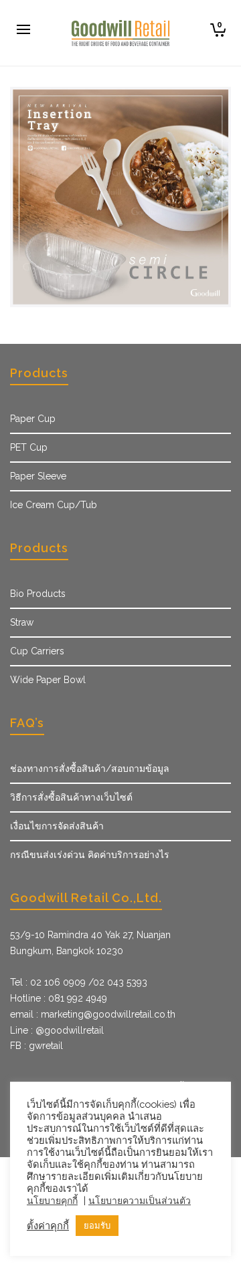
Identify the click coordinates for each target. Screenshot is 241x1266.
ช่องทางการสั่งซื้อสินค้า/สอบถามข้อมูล (89, 768)
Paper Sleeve (38, 476)
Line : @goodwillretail (57, 1030)
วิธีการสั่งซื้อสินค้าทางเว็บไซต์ (71, 797)
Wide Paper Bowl (48, 679)
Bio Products (38, 593)
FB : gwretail (36, 1045)
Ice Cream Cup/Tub (53, 504)
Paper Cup (33, 418)
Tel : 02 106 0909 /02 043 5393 (78, 982)
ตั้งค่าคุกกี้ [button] (48, 1225)
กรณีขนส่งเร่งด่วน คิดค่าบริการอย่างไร (89, 854)
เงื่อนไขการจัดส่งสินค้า (57, 826)
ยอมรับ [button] (97, 1226)
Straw (21, 622)
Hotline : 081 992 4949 (58, 998)
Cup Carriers (37, 651)
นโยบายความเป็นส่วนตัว (139, 1200)
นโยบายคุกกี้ (52, 1200)
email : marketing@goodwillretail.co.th (92, 1014)
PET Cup (29, 447)
